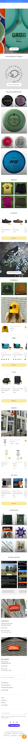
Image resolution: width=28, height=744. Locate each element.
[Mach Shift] (18, 455)
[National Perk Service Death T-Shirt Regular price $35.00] (23, 321)
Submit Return (4, 682)
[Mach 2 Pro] (5, 442)
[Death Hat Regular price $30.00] (11, 307)
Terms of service (7, 735)
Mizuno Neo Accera (14, 272)
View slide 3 (12, 52)
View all (14, 238)
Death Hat (12, 328)
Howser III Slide (16, 229)
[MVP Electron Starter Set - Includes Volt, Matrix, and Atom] (18, 483)
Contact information (22, 735)
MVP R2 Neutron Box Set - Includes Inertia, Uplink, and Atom (6, 493)
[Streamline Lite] (6, 455)
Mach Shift (15, 463)
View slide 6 (25, 52)
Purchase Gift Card (5, 685)
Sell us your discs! (14, 84)
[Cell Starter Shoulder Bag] (6, 345)
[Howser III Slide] (18, 220)
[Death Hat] (5, 329)
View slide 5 (21, 52)
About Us (3, 702)
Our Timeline (4, 705)
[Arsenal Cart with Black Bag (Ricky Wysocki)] (6, 380)
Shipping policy (14, 735)
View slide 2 (7, 52)
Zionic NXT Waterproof (5, 229)
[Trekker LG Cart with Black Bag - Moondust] (18, 380)
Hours (2, 698)
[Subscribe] (26, 713)
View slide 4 (16, 52)
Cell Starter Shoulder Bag (6, 354)
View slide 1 (3, 52)
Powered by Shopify (7, 733)
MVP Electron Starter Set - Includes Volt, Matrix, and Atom (18, 493)
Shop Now (14, 48)
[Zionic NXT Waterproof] (6, 220)
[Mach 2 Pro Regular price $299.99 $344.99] (21, 430)
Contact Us (3, 700)
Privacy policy (21, 733)
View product (9, 224)
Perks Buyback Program (7, 687)
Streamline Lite (4, 463)
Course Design (4, 690)
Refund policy (15, 733)
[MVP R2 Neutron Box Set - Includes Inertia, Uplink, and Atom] (6, 483)
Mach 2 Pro (12, 441)
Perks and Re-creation (12, 732)
